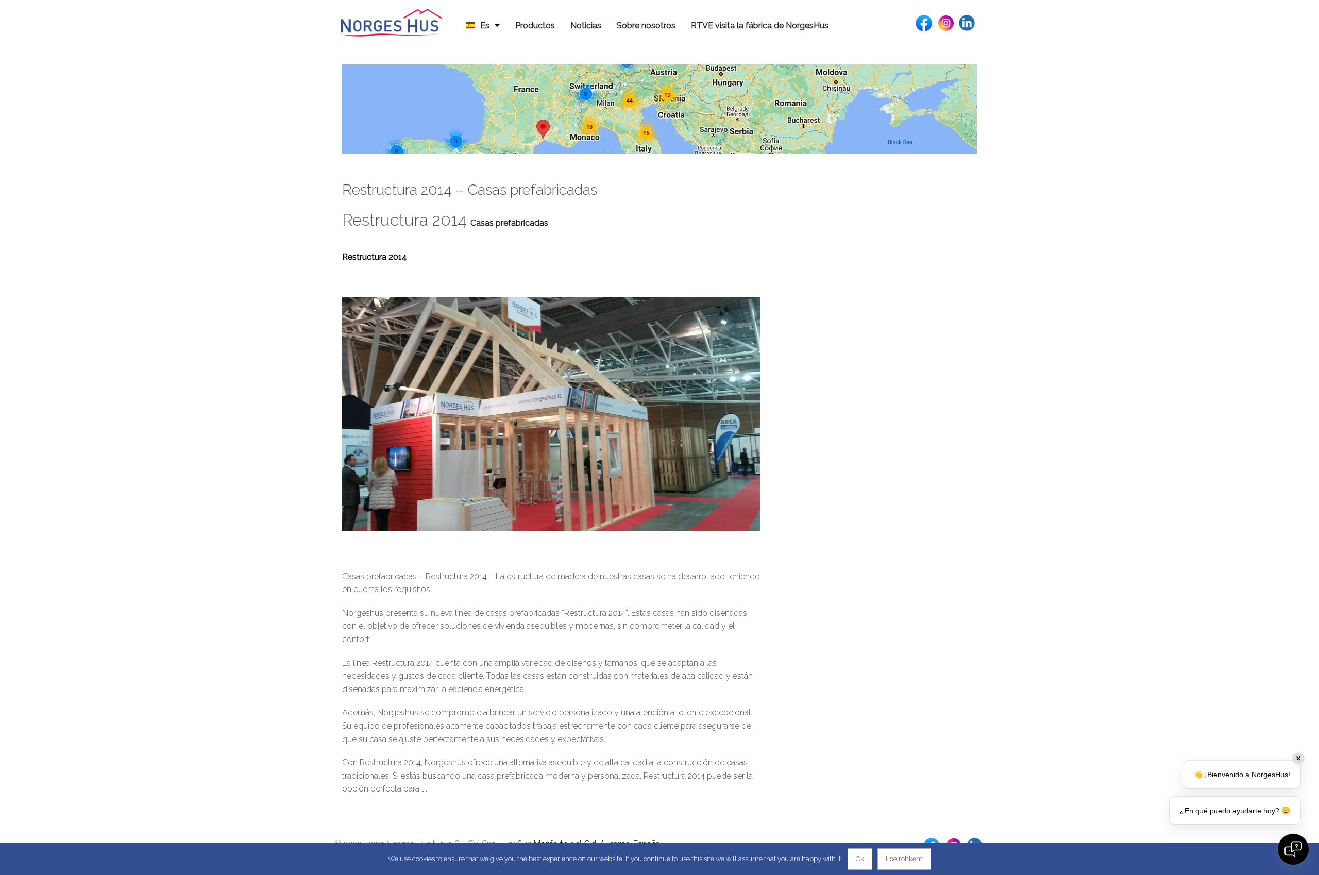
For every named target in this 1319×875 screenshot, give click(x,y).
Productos (535, 25)
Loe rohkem (904, 859)
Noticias (585, 25)
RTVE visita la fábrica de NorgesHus (759, 25)
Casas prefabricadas (509, 223)
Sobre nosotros (646, 25)
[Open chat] (1293, 849)
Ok (860, 859)
